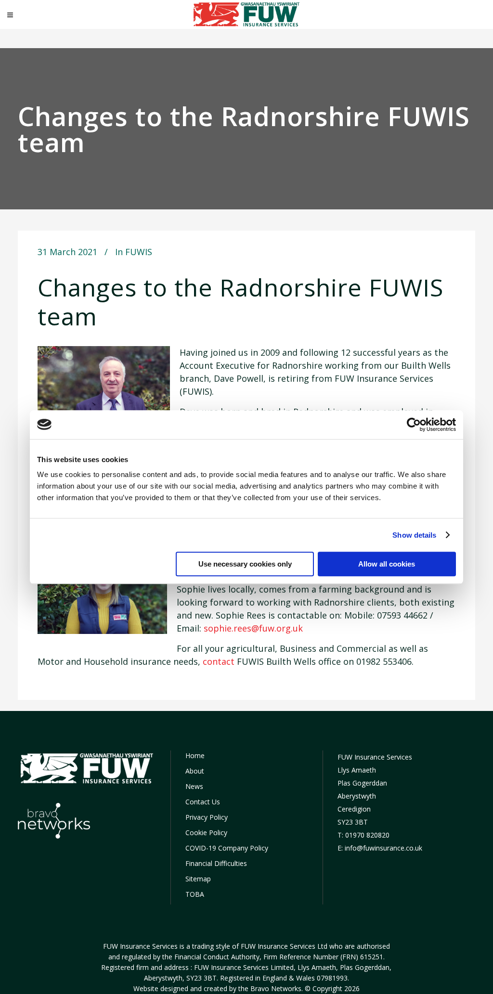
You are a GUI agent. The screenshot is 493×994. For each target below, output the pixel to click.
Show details (414, 535)
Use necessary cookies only (245, 564)
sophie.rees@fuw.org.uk (253, 628)
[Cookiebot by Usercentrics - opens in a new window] (414, 424)
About (194, 770)
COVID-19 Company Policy (226, 847)
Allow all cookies (386, 564)
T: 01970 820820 (363, 834)
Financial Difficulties (216, 863)
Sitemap (198, 878)
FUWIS (138, 252)
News (194, 786)
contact (218, 661)
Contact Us (202, 801)
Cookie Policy (206, 832)
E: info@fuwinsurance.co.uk (379, 847)
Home (195, 755)
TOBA (194, 894)
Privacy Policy (206, 817)
